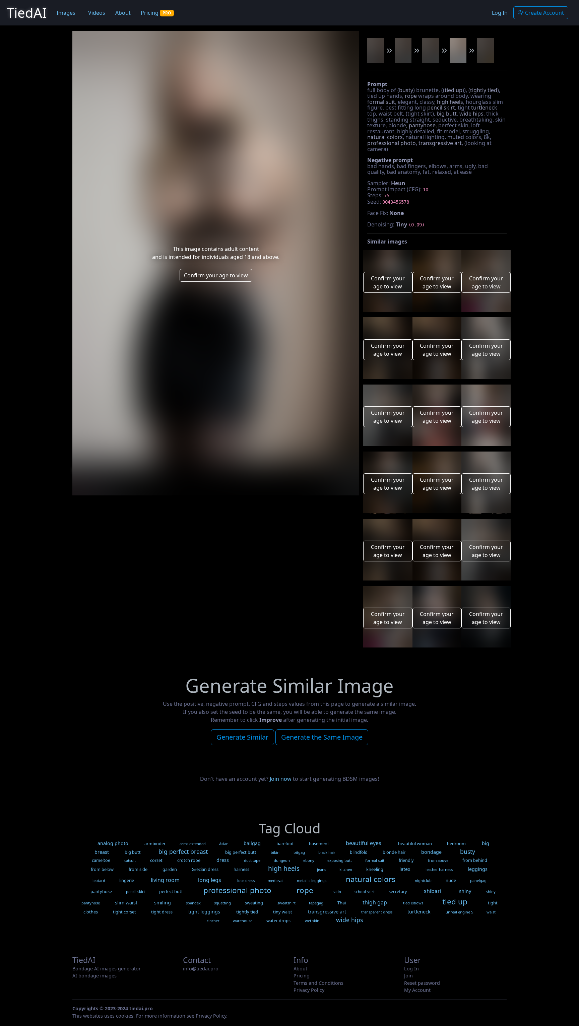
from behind (474, 860)
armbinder (155, 843)
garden (170, 869)
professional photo (391, 143)
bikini (275, 852)
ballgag (252, 843)
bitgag (299, 852)
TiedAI (27, 12)
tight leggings (204, 911)
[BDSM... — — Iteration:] (375, 50)
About (123, 12)
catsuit (130, 860)
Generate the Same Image (322, 737)
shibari (432, 891)
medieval (275, 880)
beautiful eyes (363, 843)
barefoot (285, 843)
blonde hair (394, 852)
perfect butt (171, 891)
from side (138, 869)
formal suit (381, 102)
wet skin (312, 920)
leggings (478, 869)
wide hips (471, 113)
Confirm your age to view (216, 275)
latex (404, 869)
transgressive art (440, 143)
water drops (278, 920)
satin (337, 891)
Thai (341, 903)
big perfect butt (240, 852)
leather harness (439, 869)
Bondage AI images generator (106, 968)
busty (406, 90)
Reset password (422, 983)
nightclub (423, 880)
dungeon (282, 860)
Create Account (544, 12)
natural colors (385, 137)
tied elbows (413, 902)
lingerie (126, 880)
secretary (398, 891)
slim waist (126, 902)
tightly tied (483, 90)
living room (165, 880)
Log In (500, 12)
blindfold (359, 852)
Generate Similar (242, 737)
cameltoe (101, 860)
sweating (254, 903)
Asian (224, 843)
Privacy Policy (309, 990)
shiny (465, 891)
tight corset (124, 912)
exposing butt (339, 860)
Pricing (156, 12)
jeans (321, 869)
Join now (281, 778)
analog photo (113, 843)
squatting (222, 902)
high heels (450, 102)
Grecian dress (205, 869)
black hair (326, 852)
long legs (209, 880)
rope (411, 95)
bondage (431, 852)
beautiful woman (415, 843)
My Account (417, 990)
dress (222, 860)
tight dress (162, 912)
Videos (96, 12)
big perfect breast (183, 851)
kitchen (345, 869)
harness (241, 869)
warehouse (242, 920)
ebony (308, 860)
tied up (453, 90)
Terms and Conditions (318, 983)
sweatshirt (286, 902)
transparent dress (376, 911)
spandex (193, 902)
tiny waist (282, 912)
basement (319, 843)
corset (156, 860)
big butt (447, 113)
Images (66, 12)
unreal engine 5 (459, 911)
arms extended (193, 843)
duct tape (252, 860)
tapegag (316, 902)
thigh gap (375, 902)
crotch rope (188, 860)
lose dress (246, 880)
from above (438, 860)
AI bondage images (94, 975)
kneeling (374, 869)
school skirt (365, 891)
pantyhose (422, 125)
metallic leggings (311, 880)
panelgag (478, 880)
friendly (406, 860)
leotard (98, 880)
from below (102, 869)
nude (451, 880)
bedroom (456, 843)
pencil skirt (441, 107)
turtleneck (484, 107)
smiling (162, 902)
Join (408, 975)
